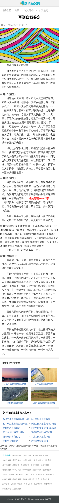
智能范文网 (50, 475)
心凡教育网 (47, 460)
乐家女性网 (26, 479)
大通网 (31, 475)
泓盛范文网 (26, 456)
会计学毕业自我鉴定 (40, 419)
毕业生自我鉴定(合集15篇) (43, 423)
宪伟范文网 (6, 460)
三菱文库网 (16, 489)
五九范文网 (25, 465)
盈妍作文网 (13, 475)
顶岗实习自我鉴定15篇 (41, 432)
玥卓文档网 (45, 465)
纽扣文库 (15, 465)
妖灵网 (35, 456)
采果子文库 (16, 460)
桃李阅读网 (26, 470)
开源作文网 (37, 470)
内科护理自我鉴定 (11, 428)
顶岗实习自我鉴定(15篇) (20, 446)
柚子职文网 (6, 465)
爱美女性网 (28, 484)
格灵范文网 (23, 475)
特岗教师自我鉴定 (11, 436)
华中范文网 (48, 484)
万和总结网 (37, 460)
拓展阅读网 (47, 470)
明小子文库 (16, 470)
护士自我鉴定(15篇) (40, 441)
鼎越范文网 (38, 484)
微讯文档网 (35, 465)
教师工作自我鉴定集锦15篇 (16, 419)
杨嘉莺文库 (40, 475)
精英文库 (5, 484)
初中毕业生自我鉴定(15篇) (15, 423)
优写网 (13, 484)
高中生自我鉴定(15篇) (13, 432)
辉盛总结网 (26, 460)
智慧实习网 (43, 456)
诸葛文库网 (6, 470)
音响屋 (5, 475)
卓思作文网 (45, 479)
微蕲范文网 (6, 479)
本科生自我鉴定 (10, 441)
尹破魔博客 (6, 489)
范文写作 (29, 10)
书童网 (19, 484)
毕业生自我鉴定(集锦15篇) (43, 428)
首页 (17, 10)
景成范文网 (25, 499)
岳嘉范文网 (16, 479)
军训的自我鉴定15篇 (40, 436)
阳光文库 (36, 479)
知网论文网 (16, 456)
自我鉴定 (43, 10)
